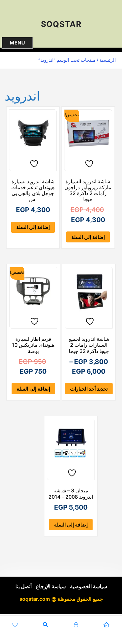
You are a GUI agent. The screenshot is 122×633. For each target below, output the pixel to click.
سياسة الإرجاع (51, 587)
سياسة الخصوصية (88, 587)
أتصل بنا (23, 587)
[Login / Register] (76, 624)
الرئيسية (107, 60)
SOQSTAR (61, 24)
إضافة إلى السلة (88, 237)
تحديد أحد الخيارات (89, 389)
